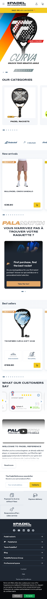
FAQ (23, 574)
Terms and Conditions (23, 579)
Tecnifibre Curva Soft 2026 (19, 341)
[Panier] (42, 4)
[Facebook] (14, 530)
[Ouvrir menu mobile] (3, 4)
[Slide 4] (12, 214)
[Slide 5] (14, 214)
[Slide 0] (4, 214)
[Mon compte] (36, 4)
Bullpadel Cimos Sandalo (18, 191)
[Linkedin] (23, 530)
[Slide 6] (16, 214)
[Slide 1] (3, 72)
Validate (35, 485)
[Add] (37, 365)
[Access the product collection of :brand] (10, 142)
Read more (8, 465)
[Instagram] (28, 530)
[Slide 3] (10, 214)
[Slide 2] (6, 72)
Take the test (23, 284)
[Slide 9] (23, 214)
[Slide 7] (18, 214)
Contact (23, 569)
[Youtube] (19, 530)
